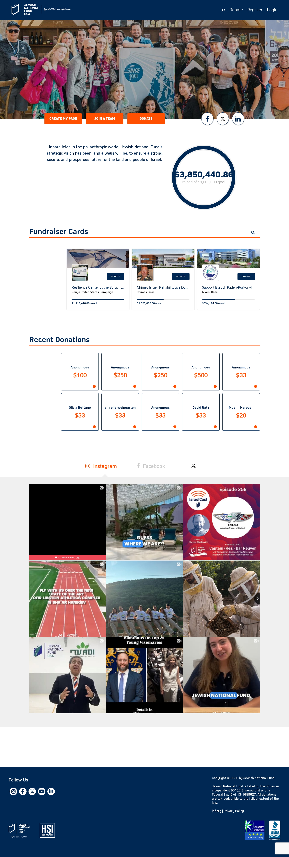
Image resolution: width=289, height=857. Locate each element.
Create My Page (63, 118)
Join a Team (104, 118)
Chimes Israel (146, 292)
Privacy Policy (234, 811)
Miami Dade (210, 292)
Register (254, 10)
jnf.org (216, 811)
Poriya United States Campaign (92, 292)
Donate (236, 10)
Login (272, 10)
